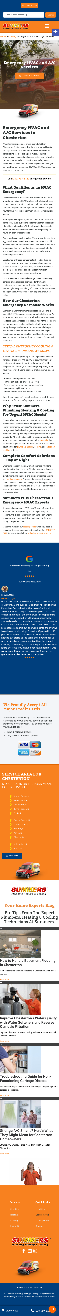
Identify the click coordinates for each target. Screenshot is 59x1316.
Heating (14, 1214)
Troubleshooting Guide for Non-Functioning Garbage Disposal (25, 1078)
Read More (4, 979)
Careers (39, 1226)
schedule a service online (39, 533)
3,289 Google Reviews (30, 581)
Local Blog (40, 1209)
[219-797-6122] (32, 1310)
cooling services (14, 479)
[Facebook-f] (24, 1251)
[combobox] (23, 15)
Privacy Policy (10, 1296)
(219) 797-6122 (20, 178)
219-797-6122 (43, 1310)
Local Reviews (42, 1214)
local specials (29, 527)
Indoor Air (14, 1226)
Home (3, 36)
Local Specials (42, 1220)
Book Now (12, 1310)
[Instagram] (35, 1251)
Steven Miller (7, 595)
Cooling (12, 36)
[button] (55, 32)
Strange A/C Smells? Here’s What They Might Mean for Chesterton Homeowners (26, 1135)
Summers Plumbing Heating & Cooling (29, 565)
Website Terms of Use (25, 1296)
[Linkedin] (29, 1251)
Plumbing (14, 1209)
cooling (37, 447)
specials (44, 440)
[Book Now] (2, 1310)
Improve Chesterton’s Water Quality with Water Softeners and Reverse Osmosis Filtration (28, 1022)
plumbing (21, 447)
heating (30, 447)
